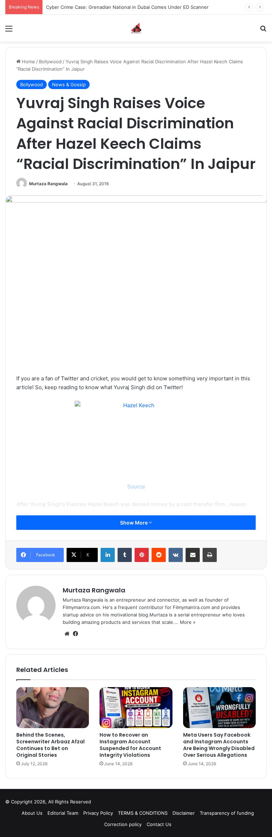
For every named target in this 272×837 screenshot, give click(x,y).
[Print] (210, 555)
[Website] (67, 634)
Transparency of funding (227, 813)
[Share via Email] (193, 555)
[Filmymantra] (136, 28)
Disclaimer (183, 813)
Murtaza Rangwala (48, 183)
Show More (134, 523)
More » (188, 622)
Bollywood (50, 61)
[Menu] (8, 31)
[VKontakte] (176, 555)
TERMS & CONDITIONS (143, 813)
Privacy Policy (98, 813)
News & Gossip (69, 84)
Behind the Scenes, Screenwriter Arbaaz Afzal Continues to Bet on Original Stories (50, 745)
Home (28, 61)
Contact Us (159, 824)
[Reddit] (159, 555)
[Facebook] (75, 634)
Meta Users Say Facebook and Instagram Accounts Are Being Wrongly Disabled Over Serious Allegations (219, 745)
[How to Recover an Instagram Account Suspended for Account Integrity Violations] (136, 707)
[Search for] (263, 31)
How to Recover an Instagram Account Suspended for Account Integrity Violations (130, 745)
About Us (32, 813)
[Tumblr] (125, 555)
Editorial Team (62, 813)
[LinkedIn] (108, 555)
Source (136, 486)
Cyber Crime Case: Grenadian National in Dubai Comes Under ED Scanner (127, 7)
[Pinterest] (142, 555)
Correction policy (123, 824)
